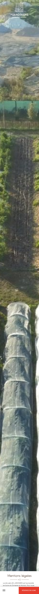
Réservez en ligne (29, 590)
